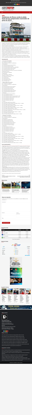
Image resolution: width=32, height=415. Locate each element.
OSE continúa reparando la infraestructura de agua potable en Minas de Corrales (4, 298)
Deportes (3, 15)
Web (2, 218)
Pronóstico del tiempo (18, 2)
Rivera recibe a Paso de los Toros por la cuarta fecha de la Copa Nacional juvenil (16, 190)
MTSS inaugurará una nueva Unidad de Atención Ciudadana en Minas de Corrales (10, 298)
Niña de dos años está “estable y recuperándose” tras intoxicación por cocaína (16, 357)
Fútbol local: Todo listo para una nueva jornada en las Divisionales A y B (6, 190)
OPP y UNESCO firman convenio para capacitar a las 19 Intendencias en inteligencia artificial (14, 342)
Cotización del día (24, 2)
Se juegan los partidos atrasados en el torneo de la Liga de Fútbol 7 (8, 176)
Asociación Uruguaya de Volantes (7, 173)
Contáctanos (8, 2)
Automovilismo (19, 173)
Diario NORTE (15, 362)
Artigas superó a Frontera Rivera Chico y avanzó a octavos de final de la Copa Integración (25, 190)
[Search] (29, 12)
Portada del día (12, 2)
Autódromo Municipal (14, 173)
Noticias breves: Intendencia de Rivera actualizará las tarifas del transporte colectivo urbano (22, 298)
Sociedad (3, 293)
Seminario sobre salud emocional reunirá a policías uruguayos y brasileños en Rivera (16, 298)
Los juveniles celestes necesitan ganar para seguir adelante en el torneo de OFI (23, 176)
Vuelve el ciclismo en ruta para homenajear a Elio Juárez (14, 351)
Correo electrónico (18, 213)
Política (27, 293)
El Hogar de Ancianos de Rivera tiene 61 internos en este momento (14, 356)
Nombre (3, 212)
